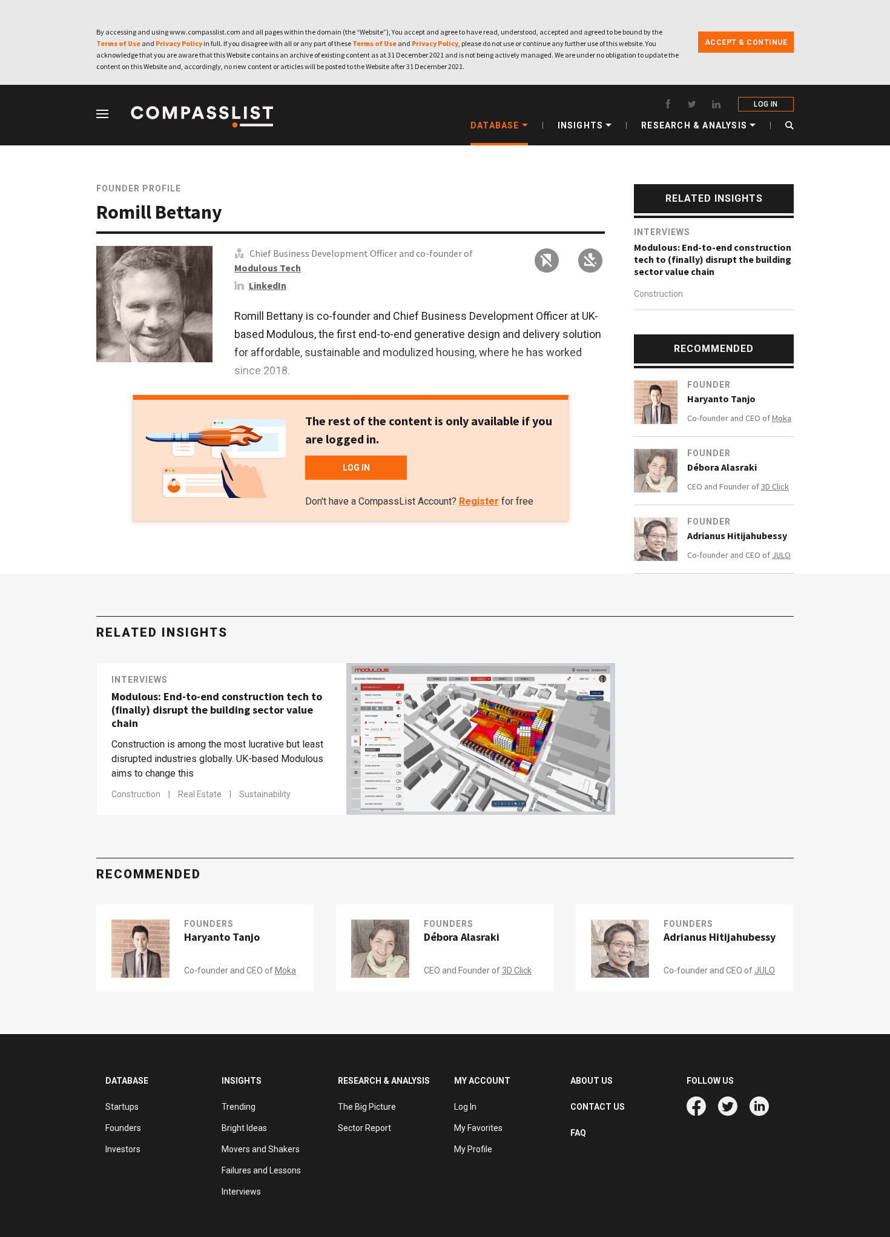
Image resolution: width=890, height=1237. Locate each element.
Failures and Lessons (261, 1170)
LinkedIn (267, 285)
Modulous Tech (267, 268)
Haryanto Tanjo (721, 399)
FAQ (578, 1133)
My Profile (473, 1149)
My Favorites (478, 1128)
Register (479, 501)
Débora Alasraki (722, 467)
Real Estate (200, 794)
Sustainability (265, 794)
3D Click (775, 486)
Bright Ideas (244, 1128)
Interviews (662, 232)
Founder (709, 384)
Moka (781, 418)
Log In (465, 1107)
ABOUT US (591, 1081)
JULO (781, 554)
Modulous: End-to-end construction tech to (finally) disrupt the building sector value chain (712, 259)
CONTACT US (597, 1107)
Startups (122, 1107)
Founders (209, 924)
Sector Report (364, 1128)
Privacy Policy (179, 43)
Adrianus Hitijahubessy (737, 535)
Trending (238, 1107)
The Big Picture (367, 1107)
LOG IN (765, 104)
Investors (122, 1149)
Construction (658, 294)
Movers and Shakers (261, 1149)
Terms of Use (118, 43)
